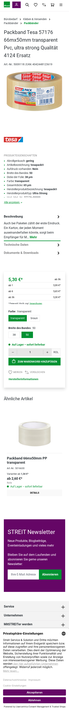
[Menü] (61, 5)
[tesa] (13, 139)
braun (34, 318)
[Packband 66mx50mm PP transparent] (34, 429)
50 (27, 334)
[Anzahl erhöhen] (47, 352)
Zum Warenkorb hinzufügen (37, 361)
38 (14, 334)
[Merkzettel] (35, 5)
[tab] (32, 227)
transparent (18, 318)
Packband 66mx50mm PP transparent (27, 460)
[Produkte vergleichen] (44, 5)
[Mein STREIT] (16, 5)
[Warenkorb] (52, 5)
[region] (34, 95)
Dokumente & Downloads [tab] (21, 253)
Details (34, 493)
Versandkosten (36, 303)
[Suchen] (27, 5)
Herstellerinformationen (23, 379)
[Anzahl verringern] (12, 352)
